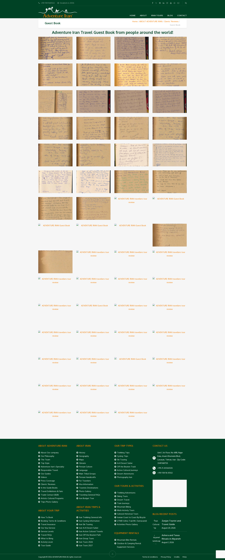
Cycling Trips (122, 456)
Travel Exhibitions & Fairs (52, 491)
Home (132, 15)
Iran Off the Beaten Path (90, 535)
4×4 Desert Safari (124, 463)
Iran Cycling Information (89, 521)
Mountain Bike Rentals (127, 540)
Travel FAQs (46, 535)
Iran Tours (157, 15)
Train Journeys (123, 503)
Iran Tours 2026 (86, 542)
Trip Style (45, 463)
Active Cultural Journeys (127, 470)
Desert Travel (123, 500)
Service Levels (47, 531)
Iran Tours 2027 (86, 545)
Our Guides (46, 473)
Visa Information (86, 484)
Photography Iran (124, 477)
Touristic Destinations (88, 488)
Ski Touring (122, 459)
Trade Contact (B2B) (50, 495)
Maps (81, 459)
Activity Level (47, 542)
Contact (182, 15)
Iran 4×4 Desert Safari (88, 528)
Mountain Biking (124, 507)
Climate (82, 463)
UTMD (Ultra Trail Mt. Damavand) (132, 521)
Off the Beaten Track (126, 466)
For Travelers (85, 480)
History (82, 452)
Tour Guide (46, 545)
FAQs (185, 557)
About (143, 15)
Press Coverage (48, 480)
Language (83, 470)
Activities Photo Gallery (127, 524)
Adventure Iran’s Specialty (52, 466)
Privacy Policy (166, 557)
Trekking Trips (123, 452)
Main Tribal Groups (87, 473)
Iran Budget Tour (86, 498)
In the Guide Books (49, 488)
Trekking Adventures (126, 492)
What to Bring (47, 538)
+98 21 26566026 (165, 468)
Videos (44, 477)
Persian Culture (85, 466)
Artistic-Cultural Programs (52, 498)
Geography (84, 456)
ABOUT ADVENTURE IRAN (150, 21)
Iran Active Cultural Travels (91, 531)
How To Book (47, 517)
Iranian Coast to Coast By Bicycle (131, 517)
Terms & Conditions (150, 557)
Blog (170, 15)
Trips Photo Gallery (49, 502)
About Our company (50, 452)
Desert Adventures (125, 473)
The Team (45, 459)
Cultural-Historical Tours (127, 514)
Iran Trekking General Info (90, 517)
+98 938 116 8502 (165, 473)
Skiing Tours (122, 496)
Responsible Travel (49, 470)
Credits (177, 557)
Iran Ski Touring (86, 524)
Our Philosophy (47, 456)
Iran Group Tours (86, 538)
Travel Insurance (48, 524)
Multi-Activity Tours (125, 510)
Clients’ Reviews (171, 21)
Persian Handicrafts (87, 477)
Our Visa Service (48, 528)
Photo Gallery (85, 491)
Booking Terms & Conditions (53, 521)
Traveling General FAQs (89, 495)
